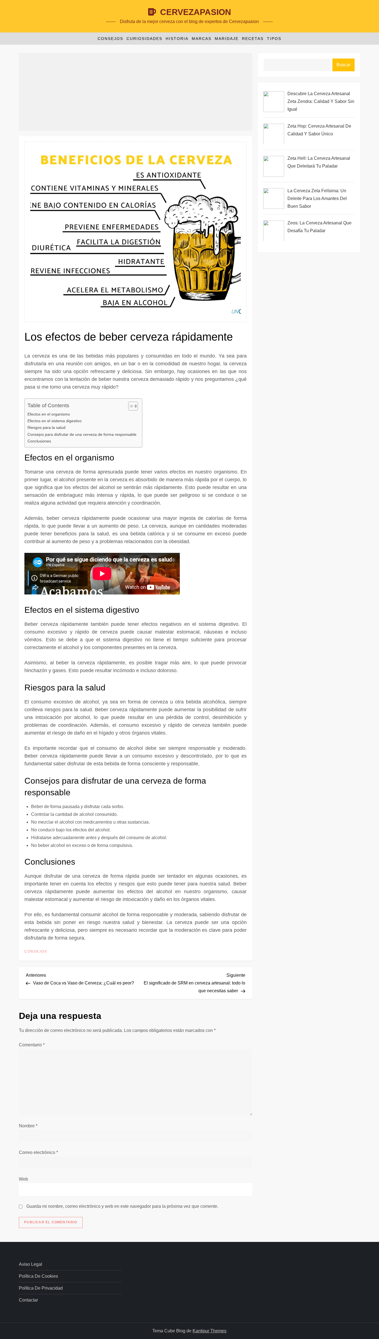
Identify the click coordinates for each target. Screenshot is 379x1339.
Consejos (110, 38)
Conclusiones (39, 441)
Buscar (343, 64)
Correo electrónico (38, 1152)
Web (23, 1179)
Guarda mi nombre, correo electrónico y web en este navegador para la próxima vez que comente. (122, 1206)
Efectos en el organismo (48, 414)
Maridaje (227, 38)
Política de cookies (38, 1276)
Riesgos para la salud (46, 427)
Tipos (274, 38)
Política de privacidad (41, 1288)
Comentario (32, 1044)
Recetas (253, 38)
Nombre (28, 1125)
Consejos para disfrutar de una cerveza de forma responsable (82, 434)
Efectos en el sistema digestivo (54, 421)
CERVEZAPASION (195, 12)
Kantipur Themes (209, 1330)
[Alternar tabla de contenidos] (130, 406)
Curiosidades (144, 38)
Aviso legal (30, 1264)
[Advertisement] (135, 92)
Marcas (201, 38)
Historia (177, 38)
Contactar (28, 1300)
